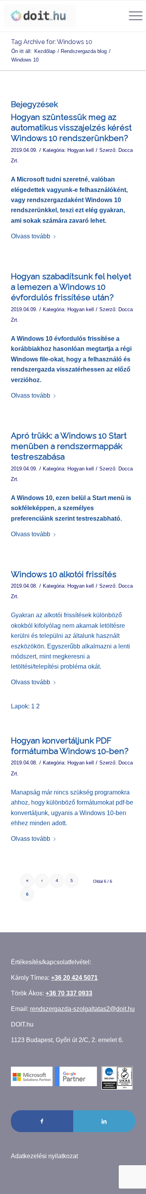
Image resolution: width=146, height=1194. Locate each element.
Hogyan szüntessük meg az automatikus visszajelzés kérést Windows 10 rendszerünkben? (71, 127)
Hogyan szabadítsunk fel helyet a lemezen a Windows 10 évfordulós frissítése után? (71, 287)
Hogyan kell (80, 150)
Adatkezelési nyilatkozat (44, 1156)
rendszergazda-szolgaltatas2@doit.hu (82, 1009)
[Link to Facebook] (42, 1121)
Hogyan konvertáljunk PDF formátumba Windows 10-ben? (69, 746)
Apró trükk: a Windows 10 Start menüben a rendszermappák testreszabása (69, 446)
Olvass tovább (30, 236)
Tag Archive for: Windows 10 (51, 42)
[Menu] (131, 16)
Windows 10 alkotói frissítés (63, 574)
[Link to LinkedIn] (104, 1121)
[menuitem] (131, 16)
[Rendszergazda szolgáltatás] (40, 16)
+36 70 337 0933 (69, 993)
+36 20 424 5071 (74, 977)
